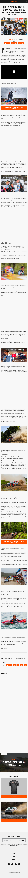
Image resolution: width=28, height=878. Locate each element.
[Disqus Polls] (14, 692)
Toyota (24, 658)
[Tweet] (8, 43)
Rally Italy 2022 (21, 658)
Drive (14, 853)
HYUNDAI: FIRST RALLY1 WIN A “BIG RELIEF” (14, 108)
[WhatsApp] (12, 43)
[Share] (5, 43)
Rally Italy (17, 658)
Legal (14, 869)
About (14, 859)
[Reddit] (19, 43)
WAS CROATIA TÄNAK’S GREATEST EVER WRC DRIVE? (14, 542)
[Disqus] (14, 728)
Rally (14, 850)
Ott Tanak (14, 658)
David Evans (11, 39)
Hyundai (6, 658)
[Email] (22, 43)
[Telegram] (15, 43)
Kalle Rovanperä (10, 658)
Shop (14, 856)
